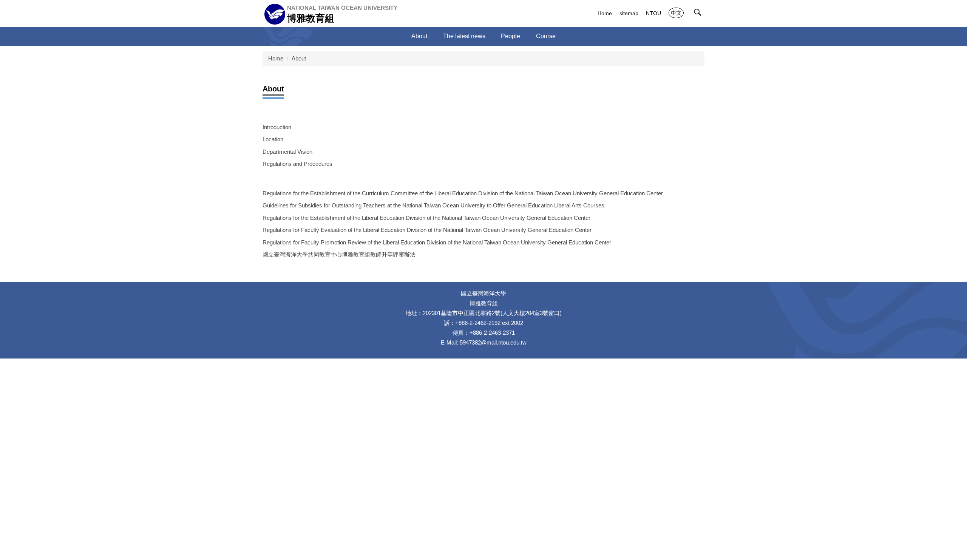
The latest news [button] (464, 36)
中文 (676, 13)
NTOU (653, 13)
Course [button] (546, 36)
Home (605, 13)
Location (273, 139)
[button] (699, 14)
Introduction (277, 127)
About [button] (419, 36)
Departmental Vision (287, 151)
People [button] (510, 36)
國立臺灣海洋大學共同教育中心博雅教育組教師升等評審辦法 (339, 254)
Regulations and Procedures (297, 164)
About (299, 58)
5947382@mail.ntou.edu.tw (493, 342)
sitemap (628, 13)
